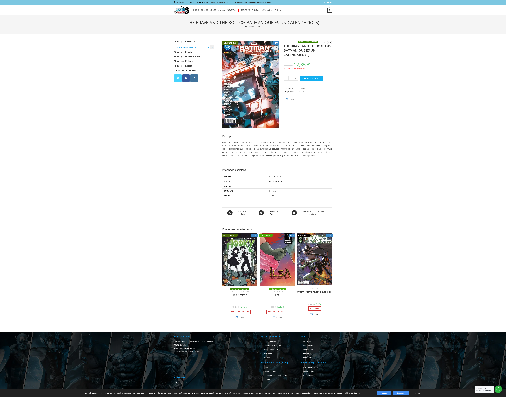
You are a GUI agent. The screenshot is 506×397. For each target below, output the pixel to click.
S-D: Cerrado (308, 375)
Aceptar (384, 393)
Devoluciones (269, 357)
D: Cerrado (268, 379)
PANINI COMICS (276, 176)
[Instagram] (194, 78)
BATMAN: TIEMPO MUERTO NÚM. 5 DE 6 (314, 292)
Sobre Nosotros (270, 341)
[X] (178, 78)
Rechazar (400, 393)
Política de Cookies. (352, 393)
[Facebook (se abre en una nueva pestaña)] (328, 2)
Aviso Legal (268, 353)
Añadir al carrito (311, 78)
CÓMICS (296, 91)
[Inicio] (246, 26)
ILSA (277, 295)
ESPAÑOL (280, 292)
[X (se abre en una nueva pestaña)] (324, 2)
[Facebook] (186, 78)
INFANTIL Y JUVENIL (242, 292)
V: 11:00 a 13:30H (309, 371)
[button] (276, 48)
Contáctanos (308, 357)
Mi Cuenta (307, 341)
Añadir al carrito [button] (240, 312)
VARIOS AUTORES (276, 181)
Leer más (314, 308)
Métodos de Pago (310, 349)
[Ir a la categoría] (212, 47)
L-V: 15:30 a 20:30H (271, 371)
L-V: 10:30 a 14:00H (271, 368)
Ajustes (417, 393)
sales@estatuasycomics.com (186, 351)
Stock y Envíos (308, 345)
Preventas (307, 353)
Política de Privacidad (272, 349)
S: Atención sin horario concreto (276, 375)
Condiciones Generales (272, 345)
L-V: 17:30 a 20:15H (310, 368)
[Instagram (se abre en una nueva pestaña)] (331, 2)
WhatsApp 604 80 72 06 (184, 348)
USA (259, 26)
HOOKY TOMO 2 (240, 295)
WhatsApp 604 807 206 (219, 2)
